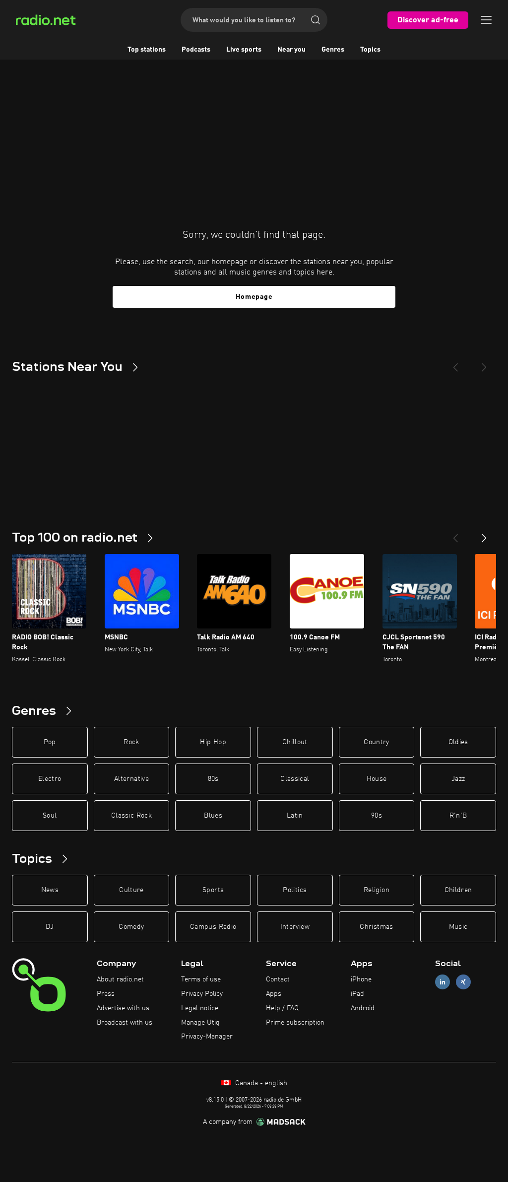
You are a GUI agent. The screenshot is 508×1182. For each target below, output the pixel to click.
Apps (273, 993)
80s (213, 778)
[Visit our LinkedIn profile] (442, 982)
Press (106, 993)
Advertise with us (123, 1008)
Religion (376, 890)
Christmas (376, 926)
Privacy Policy (202, 993)
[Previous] (455, 363)
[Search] (315, 20)
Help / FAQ (282, 1008)
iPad (357, 993)
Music (458, 926)
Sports (213, 890)
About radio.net (120, 979)
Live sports (243, 49)
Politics (295, 890)
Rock (131, 742)
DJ (50, 926)
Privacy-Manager (207, 1036)
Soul (50, 815)
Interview (295, 926)
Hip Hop (213, 742)
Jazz (458, 778)
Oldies (458, 742)
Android (363, 1008)
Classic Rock (131, 815)
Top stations (146, 49)
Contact (278, 979)
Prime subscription (295, 1022)
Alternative (131, 778)
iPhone (361, 979)
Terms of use (201, 979)
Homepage (254, 296)
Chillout (295, 742)
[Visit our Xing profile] (463, 982)
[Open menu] (486, 20)
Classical (294, 778)
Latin (295, 815)
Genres (332, 49)
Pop (50, 742)
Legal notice (199, 1008)
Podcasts (196, 49)
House (377, 778)
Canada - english (260, 1083)
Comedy (131, 926)
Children (458, 890)
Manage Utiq (200, 1022)
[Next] (484, 363)
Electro (49, 778)
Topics (370, 49)
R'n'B (458, 815)
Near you (291, 49)
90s (376, 815)
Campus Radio (213, 926)
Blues (213, 815)
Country (376, 742)
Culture (131, 890)
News (50, 890)
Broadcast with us (124, 1022)
